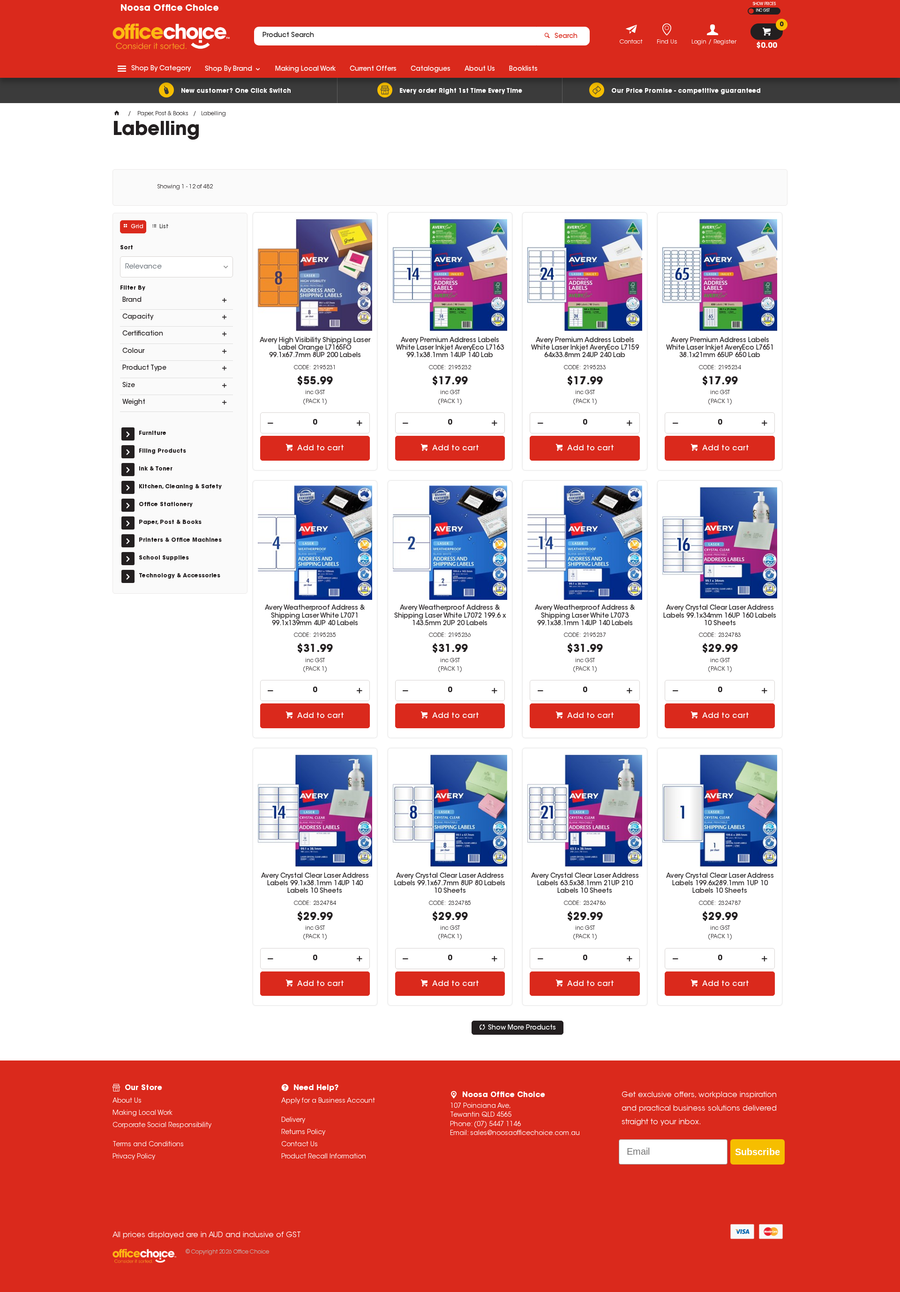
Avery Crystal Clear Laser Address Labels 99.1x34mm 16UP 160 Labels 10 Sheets (719, 616)
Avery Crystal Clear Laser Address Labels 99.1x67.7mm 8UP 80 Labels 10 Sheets (449, 884)
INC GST (763, 11)
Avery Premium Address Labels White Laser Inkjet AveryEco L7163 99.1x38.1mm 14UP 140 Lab (450, 348)
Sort (126, 248)
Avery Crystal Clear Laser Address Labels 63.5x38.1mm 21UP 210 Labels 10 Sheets (585, 884)
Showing (185, 187)
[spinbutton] (315, 423)
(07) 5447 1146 (497, 1124)
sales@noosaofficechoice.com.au (525, 1133)
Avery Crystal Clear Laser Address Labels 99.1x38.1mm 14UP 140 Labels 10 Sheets (315, 884)
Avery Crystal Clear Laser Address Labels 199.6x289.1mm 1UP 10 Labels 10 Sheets (720, 884)
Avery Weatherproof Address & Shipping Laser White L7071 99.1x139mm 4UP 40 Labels (315, 616)
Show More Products (522, 1028)
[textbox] (395, 36)
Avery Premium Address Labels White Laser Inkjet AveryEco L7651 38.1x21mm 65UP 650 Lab (720, 348)
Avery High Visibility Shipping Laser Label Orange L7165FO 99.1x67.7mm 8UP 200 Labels (315, 348)
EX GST (751, 11)
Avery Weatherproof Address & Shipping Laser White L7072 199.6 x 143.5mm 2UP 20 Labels (450, 616)
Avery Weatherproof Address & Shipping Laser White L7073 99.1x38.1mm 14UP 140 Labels (585, 616)
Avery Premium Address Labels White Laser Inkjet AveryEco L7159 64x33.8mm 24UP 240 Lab (585, 348)
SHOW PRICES (764, 4)
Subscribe (757, 1152)
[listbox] (176, 266)
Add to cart (319, 448)
